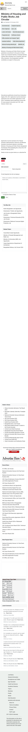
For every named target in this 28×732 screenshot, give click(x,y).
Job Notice (10, 675)
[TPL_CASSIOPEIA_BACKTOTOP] (25, 729)
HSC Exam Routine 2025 (11, 420)
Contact (11, 709)
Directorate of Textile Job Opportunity (13, 211)
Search (25, 8)
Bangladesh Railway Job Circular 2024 (13, 247)
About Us (11, 702)
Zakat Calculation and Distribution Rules (15, 441)
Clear (7, 197)
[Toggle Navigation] (1, 9)
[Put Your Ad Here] (14, 459)
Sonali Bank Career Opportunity (11, 233)
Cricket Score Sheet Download (12, 429)
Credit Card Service (13, 684)
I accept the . (9, 194)
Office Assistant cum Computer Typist (10, 38)
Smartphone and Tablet (14, 679)
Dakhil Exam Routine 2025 (11, 422)
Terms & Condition (14, 705)
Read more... (9, 613)
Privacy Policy (12, 707)
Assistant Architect (6, 41)
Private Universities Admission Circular (14, 432)
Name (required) (16, 169)
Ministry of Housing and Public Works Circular (12, 47)
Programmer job (5, 35)
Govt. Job (14, 28)
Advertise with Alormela (14, 700)
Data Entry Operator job (18, 32)
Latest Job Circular (6, 32)
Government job (5, 25)
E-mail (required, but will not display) (10, 174)
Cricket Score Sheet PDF (11, 439)
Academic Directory (13, 686)
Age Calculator (11, 681)
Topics (9, 688)
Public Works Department (18, 41)
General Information (13, 677)
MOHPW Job (21, 44)
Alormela (8, 3)
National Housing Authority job (9, 44)
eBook (9, 695)
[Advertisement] (14, 76)
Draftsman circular (16, 35)
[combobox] (13, 8)
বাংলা (26, 2)
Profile (9, 693)
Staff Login (12, 712)
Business (10, 691)
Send (3, 197)
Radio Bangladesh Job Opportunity (12, 208)
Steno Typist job (5, 28)
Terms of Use (12, 194)
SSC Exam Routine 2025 (11, 418)
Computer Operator (16, 25)
